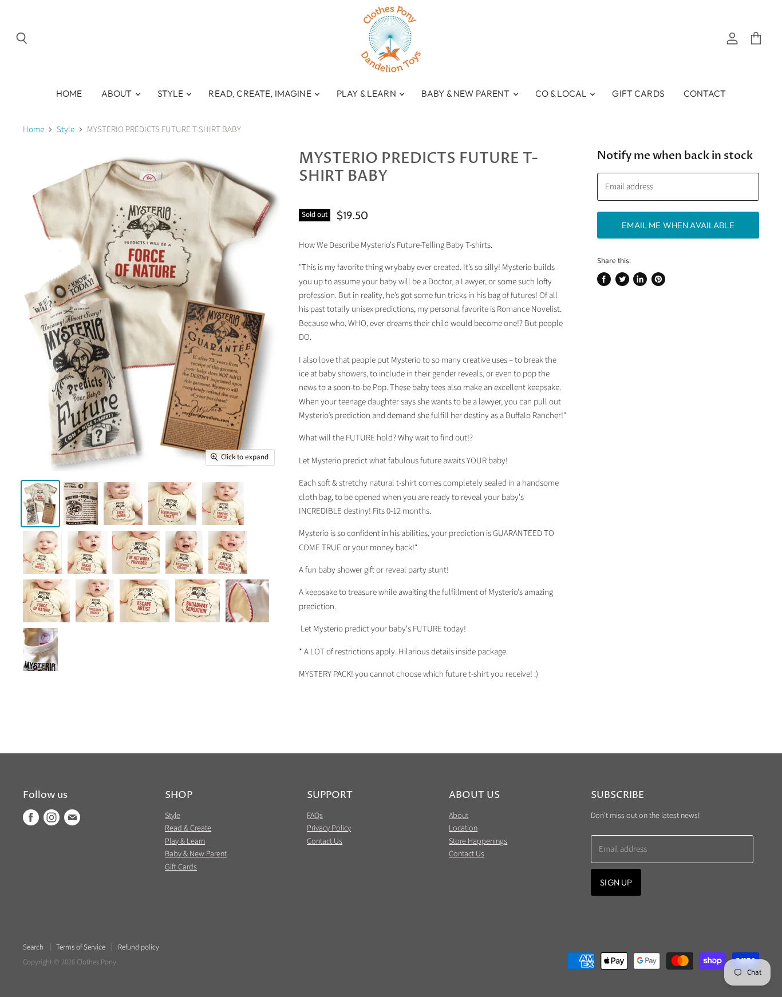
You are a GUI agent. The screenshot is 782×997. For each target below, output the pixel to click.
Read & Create (188, 828)
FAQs (315, 815)
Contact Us (324, 841)
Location (463, 828)
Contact (705, 93)
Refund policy (138, 947)
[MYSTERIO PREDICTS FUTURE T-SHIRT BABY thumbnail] (40, 503)
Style (171, 93)
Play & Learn (367, 93)
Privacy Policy (329, 828)
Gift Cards (638, 93)
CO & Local (562, 93)
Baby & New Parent (466, 93)
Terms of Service (80, 947)
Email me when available (678, 225)
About (117, 93)
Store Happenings (478, 841)
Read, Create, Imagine (260, 93)
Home (69, 93)
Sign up (616, 882)
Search (33, 947)
